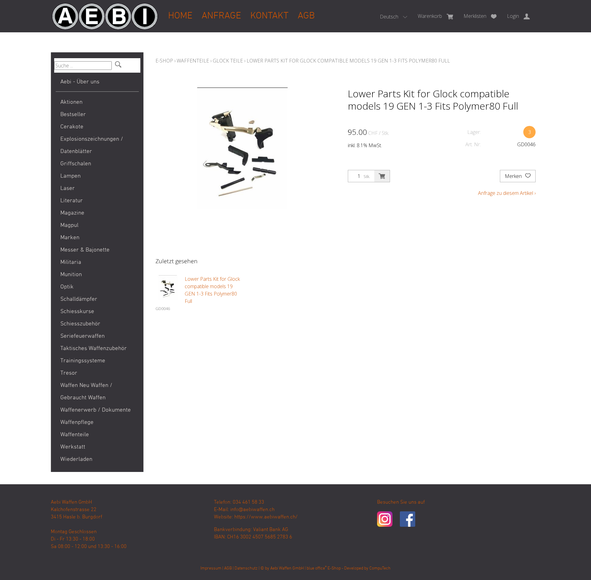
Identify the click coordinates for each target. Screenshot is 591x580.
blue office (317, 568)
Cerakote (71, 127)
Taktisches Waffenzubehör (93, 348)
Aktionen (71, 102)
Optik (67, 287)
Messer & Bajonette (85, 250)
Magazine (72, 213)
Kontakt (269, 16)
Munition (71, 274)
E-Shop (164, 60)
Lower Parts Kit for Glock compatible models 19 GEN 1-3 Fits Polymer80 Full (348, 60)
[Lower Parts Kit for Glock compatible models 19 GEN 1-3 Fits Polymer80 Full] (167, 287)
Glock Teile (228, 60)
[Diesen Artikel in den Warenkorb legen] (382, 176)
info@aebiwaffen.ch (252, 510)
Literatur (71, 200)
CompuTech (380, 568)
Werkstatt (72, 447)
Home (180, 16)
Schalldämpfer (78, 299)
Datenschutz (246, 568)
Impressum (210, 568)
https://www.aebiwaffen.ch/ (266, 517)
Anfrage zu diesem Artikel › (507, 193)
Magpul (69, 225)
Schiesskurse (77, 311)
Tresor (68, 373)
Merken (514, 176)
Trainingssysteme (82, 361)
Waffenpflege (77, 422)
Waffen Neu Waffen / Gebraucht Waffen (86, 391)
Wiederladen (76, 459)
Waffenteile (74, 434)
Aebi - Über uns (79, 82)
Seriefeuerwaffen (82, 336)
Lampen (70, 176)
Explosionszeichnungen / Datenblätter (91, 145)
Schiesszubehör (80, 324)
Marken (69, 237)
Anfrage (221, 16)
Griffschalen (75, 163)
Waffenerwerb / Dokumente (95, 410)
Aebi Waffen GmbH (287, 568)
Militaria (70, 262)
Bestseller (73, 114)
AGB (306, 16)
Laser (67, 188)
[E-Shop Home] (105, 11)
